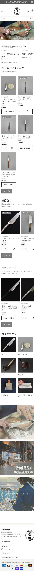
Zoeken (31, 18)
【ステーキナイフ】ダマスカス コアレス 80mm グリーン (25, 99)
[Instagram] (2, 549)
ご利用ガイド (5, 553)
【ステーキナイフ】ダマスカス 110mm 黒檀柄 (25, 137)
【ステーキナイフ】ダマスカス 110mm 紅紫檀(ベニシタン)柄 (8, 174)
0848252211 (7, 541)
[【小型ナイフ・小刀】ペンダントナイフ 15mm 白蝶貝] (8, 85)
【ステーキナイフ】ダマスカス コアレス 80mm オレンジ (8, 138)
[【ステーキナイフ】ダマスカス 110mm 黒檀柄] (25, 124)
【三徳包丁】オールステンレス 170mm (10, 239)
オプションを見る (9, 111)
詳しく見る (7, 191)
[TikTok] (9, 549)
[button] (14, 38)
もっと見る (7, 255)
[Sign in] (28, 11)
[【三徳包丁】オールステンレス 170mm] (10, 222)
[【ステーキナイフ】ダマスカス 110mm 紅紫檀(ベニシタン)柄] (8, 161)
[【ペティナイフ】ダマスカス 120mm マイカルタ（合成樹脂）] (10, 289)
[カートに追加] (28, 111)
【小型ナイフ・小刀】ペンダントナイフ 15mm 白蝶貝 (8, 101)
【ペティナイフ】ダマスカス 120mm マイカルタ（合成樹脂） (9, 308)
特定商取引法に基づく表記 (10, 557)
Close (32, 2)
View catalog (2, 11)
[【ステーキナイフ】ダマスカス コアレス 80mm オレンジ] (8, 124)
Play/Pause (3, 37)
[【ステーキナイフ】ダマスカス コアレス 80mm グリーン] (25, 85)
